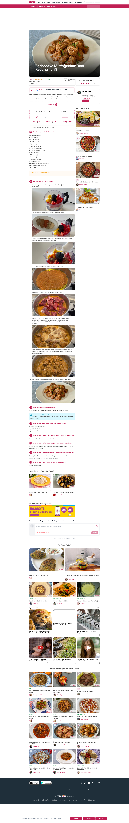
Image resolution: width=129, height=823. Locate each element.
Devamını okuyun (86, 98)
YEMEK (31, 79)
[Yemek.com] (32, 2)
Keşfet (70, 2)
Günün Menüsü (56, 2)
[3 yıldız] (86, 83)
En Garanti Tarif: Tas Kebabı (84, 207)
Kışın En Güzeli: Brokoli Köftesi (38, 575)
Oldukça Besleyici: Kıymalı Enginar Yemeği (64, 717)
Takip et (86, 101)
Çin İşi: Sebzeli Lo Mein (60, 601)
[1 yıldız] (81, 83)
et (44, 97)
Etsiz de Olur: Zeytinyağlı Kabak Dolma (39, 717)
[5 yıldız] (91, 83)
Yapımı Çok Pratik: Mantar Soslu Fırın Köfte (63, 691)
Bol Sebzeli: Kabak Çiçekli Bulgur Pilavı (39, 691)
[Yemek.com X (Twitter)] (92, 783)
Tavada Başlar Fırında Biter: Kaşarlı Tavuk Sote (40, 768)
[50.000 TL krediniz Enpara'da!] (52, 511)
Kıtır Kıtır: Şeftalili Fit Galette (38, 601)
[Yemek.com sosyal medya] (62, 796)
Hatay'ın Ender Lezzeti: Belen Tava (87, 182)
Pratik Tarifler (32, 6)
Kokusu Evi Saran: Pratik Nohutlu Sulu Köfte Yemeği (39, 743)
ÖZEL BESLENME (33, 573)
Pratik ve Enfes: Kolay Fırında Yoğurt (88, 601)
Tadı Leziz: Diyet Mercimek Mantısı (88, 716)
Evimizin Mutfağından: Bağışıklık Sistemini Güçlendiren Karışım (82, 576)
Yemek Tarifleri (42, 2)
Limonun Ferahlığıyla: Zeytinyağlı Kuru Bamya (63, 768)
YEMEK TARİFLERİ (38, 79)
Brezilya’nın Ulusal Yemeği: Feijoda (63, 492)
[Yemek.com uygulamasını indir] (34, 783)
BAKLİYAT (55, 490)
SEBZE (31, 714)
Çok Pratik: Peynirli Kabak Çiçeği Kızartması (87, 768)
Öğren (65, 2)
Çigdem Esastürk (87, 91)
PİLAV (30, 490)
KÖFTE (31, 740)
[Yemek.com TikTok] (84, 783)
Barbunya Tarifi (42, 6)
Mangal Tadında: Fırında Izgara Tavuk (86, 743)
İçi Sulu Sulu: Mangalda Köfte (86, 691)
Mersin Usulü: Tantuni (82, 131)
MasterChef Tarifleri (51, 6)
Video (48, 2)
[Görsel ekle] (96, 526)
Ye (62, 2)
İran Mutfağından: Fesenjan (61, 742)
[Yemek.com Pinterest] (99, 783)
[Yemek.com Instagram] (81, 783)
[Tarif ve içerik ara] (84, 2)
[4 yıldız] (89, 83)
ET (76, 128)
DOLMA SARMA (80, 765)
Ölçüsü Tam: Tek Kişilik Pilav (38, 492)
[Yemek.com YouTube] (89, 783)
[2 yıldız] (84, 83)
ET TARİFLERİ (48, 79)
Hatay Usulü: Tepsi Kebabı (84, 156)
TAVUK (55, 740)
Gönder (95, 532)
